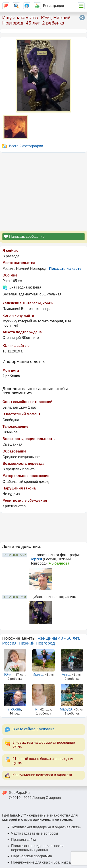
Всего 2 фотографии (26, 146)
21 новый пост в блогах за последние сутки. (43, 761)
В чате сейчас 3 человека (33, 729)
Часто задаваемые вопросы (34, 833)
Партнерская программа (31, 856)
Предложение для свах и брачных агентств (47, 862)
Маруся (66, 709)
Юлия (9, 674)
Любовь (14, 709)
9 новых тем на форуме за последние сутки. (43, 744)
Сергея (35, 559)
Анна (66, 674)
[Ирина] (43, 660)
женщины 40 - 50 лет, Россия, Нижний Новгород (41, 640)
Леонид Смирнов (46, 798)
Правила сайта (23, 839)
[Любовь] (14, 695)
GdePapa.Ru (19, 792)
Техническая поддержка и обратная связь (46, 827)
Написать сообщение (27, 236)
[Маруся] (72, 695)
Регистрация (53, 6)
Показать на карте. (65, 268)
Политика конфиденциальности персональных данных (37, 848)
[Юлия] (14, 660)
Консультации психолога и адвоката (42, 775)
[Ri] (43, 695)
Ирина (38, 674)
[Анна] (72, 660)
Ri (36, 709)
